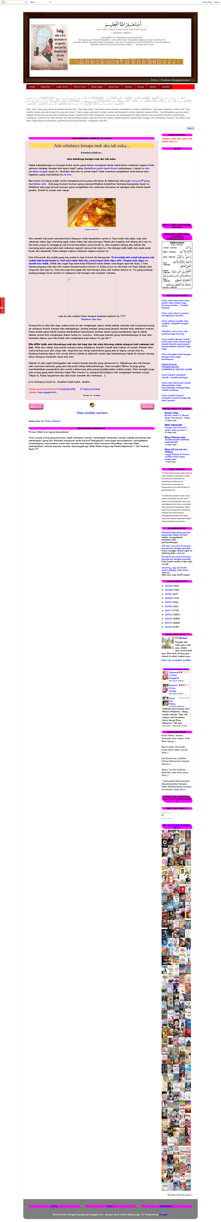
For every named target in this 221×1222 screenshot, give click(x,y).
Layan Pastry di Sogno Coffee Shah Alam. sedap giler (177, 456)
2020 (169, 598)
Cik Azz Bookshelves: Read (176, 669)
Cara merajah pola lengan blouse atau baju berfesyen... (176, 356)
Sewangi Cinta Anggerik (174, 675)
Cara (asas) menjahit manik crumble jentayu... (175, 376)
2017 (168, 610)
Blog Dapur (97, 86)
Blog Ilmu (45, 86)
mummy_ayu (169, 567)
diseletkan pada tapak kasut (101, 168)
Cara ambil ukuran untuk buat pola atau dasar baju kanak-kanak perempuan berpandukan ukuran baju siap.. (176, 344)
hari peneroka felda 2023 (176, 533)
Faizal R (166, 556)
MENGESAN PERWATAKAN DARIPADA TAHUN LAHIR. (177, 367)
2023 (169, 586)
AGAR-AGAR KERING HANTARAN (177, 440)
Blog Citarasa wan (175, 437)
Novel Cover (80, 86)
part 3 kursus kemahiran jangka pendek (176, 547)
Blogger (163, 1214)
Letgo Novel (62, 86)
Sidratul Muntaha (172, 532)
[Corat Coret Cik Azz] (163, 815)
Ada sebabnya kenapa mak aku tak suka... (91, 145)
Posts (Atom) (52, 421)
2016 (169, 614)
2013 (169, 627)
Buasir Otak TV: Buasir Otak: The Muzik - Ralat (177, 416)
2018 (169, 606)
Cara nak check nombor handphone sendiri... (175, 314)
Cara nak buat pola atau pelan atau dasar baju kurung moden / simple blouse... (175, 304)
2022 (169, 590)
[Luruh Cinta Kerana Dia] (171, 1035)
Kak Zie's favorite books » (180, 1195)
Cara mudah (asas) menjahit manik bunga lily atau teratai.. (176, 397)
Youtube (166, 86)
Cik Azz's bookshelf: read (177, 826)
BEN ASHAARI (173, 425)
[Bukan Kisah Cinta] (171, 1044)
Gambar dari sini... (92, 229)
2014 (169, 623)
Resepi (140, 86)
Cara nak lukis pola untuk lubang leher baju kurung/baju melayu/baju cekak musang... (176, 386)
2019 (169, 602)
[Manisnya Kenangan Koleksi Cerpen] (189, 918)
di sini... (67, 174)
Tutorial (128, 86)
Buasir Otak (171, 413)
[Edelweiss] (165, 927)
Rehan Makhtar (178, 706)
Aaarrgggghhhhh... (47, 392)
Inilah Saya (113, 86)
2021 (169, 594)
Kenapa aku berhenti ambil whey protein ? (176, 428)
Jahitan (152, 86)
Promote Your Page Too (167, 818)
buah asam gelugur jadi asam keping (175, 570)
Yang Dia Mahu (172, 701)
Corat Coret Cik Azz (166, 812)
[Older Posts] (147, 407)
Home (32, 86)
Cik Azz (166, 546)
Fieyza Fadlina (177, 680)
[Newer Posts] (36, 407)
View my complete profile (176, 660)
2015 (169, 618)
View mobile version (92, 413)
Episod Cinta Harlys (173, 688)
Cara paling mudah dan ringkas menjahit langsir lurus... (175, 323)
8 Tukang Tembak (90, 389)
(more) (181, 553)
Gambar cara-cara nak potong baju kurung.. (174, 332)
